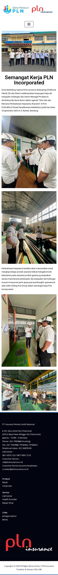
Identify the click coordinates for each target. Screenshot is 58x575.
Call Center (7, 496)
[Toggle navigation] (29, 24)
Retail (4, 482)
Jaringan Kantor (9, 516)
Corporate (7, 485)
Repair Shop (7, 502)
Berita (5, 519)
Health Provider (9, 499)
